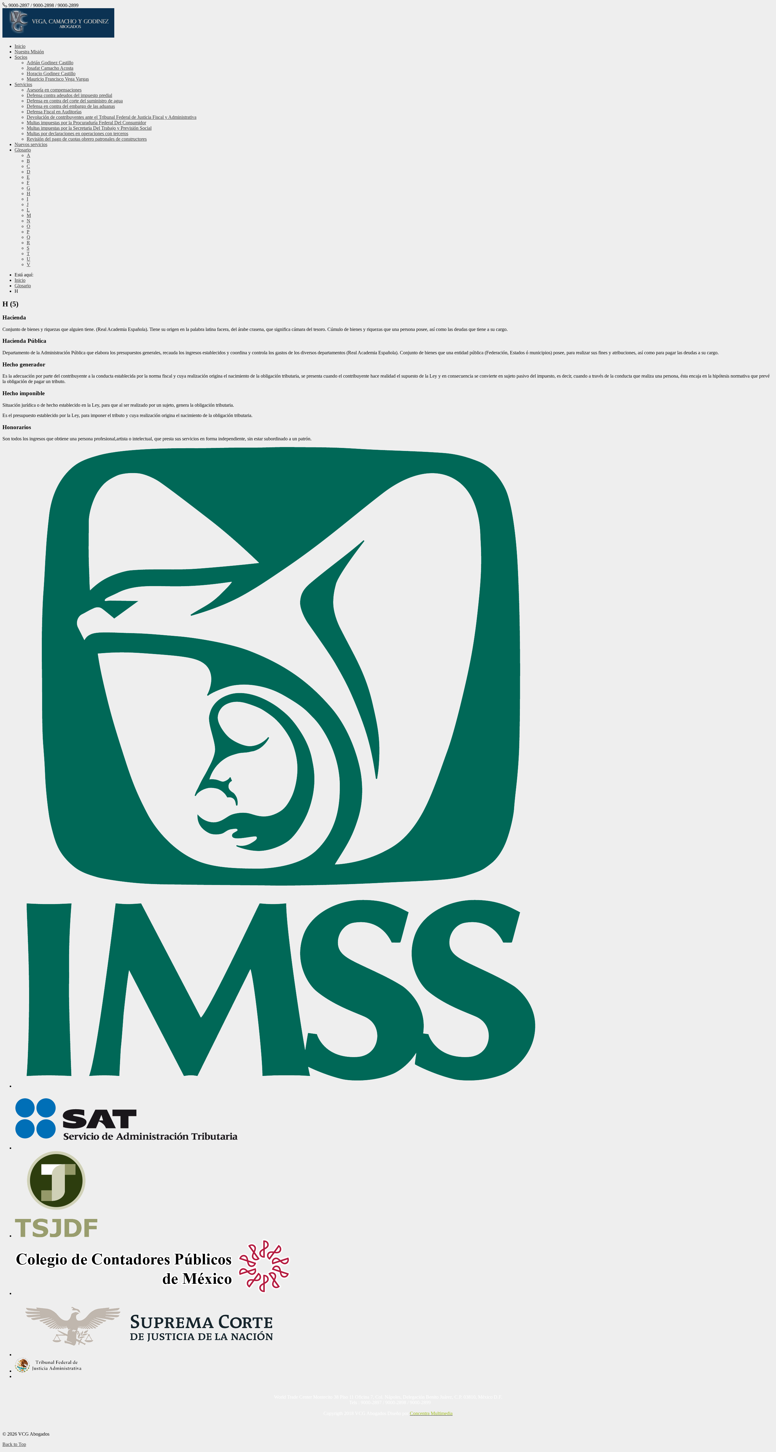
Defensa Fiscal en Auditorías (54, 111)
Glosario (23, 149)
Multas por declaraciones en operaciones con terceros (77, 133)
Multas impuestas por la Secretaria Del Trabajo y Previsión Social (89, 128)
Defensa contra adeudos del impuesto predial (69, 95)
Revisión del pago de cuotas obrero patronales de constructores (87, 139)
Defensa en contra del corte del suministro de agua (75, 100)
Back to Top (14, 1444)
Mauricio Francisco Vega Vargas (58, 79)
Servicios (23, 84)
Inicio (20, 46)
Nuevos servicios (31, 144)
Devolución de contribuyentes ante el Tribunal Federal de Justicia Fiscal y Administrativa (111, 117)
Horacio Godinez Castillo (51, 73)
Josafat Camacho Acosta (50, 68)
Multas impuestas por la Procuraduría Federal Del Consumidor (86, 122)
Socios (21, 57)
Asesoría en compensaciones (54, 89)
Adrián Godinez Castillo (50, 62)
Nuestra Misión (29, 51)
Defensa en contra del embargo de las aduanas (71, 106)
